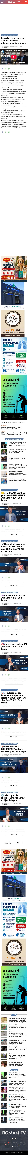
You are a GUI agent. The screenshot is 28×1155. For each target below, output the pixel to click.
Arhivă (14, 1145)
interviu (22, 422)
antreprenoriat (14, 422)
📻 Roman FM (21, 1145)
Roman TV (6, 47)
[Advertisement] (14, 20)
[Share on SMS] (9, 68)
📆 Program (8, 1145)
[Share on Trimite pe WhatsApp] (5, 68)
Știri (5, 1143)
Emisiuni (22, 1143)
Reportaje (15, 1143)
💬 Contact (15, 1147)
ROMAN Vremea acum (14, 842)
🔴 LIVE (9, 1143)
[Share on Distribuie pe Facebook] (2, 68)
